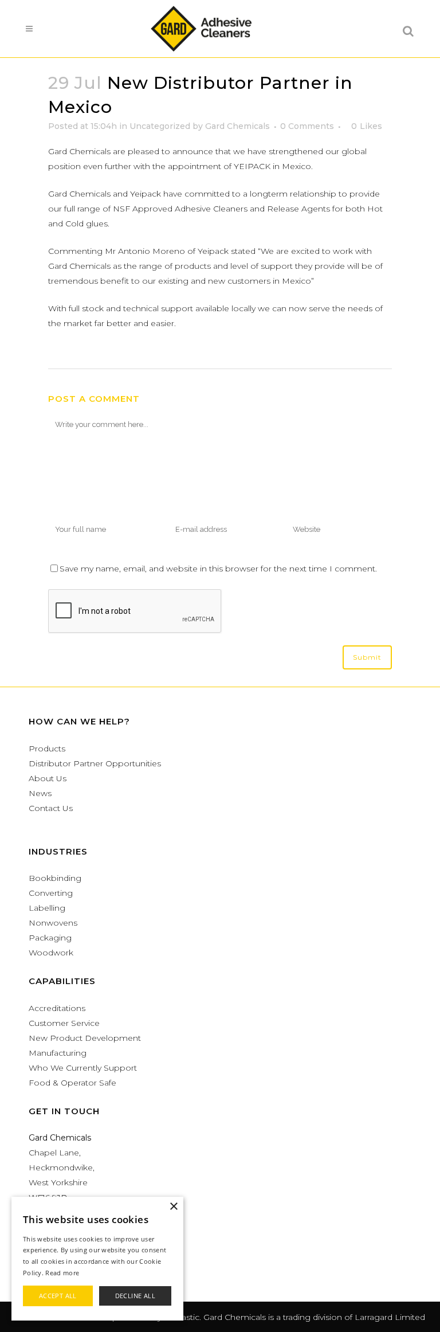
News (40, 793)
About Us (47, 778)
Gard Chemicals (237, 126)
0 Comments (307, 126)
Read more (62, 1272)
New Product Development (85, 1038)
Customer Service (64, 1023)
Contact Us (51, 808)
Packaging (50, 938)
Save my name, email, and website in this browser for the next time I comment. (218, 568)
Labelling (47, 908)
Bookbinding (55, 878)
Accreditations (57, 1008)
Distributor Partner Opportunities (95, 763)
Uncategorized (159, 126)
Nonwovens (53, 923)
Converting (51, 893)
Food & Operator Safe (72, 1083)
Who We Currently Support (83, 1068)
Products (47, 748)
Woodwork (51, 952)
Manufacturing (58, 1053)
